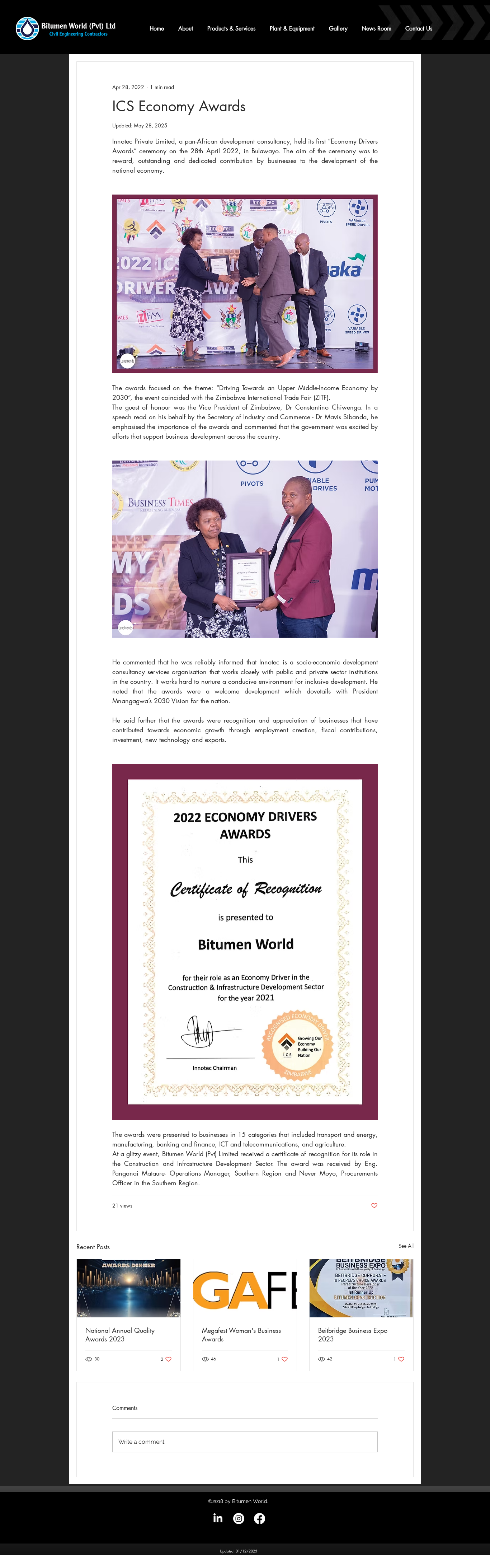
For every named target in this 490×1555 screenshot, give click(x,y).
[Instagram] (238, 1518)
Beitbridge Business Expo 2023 (352, 1334)
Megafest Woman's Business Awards (241, 1334)
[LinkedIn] (217, 1518)
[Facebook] (259, 1518)
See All (406, 1245)
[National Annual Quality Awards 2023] (128, 1288)
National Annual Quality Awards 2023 (120, 1334)
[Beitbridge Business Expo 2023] (361, 1288)
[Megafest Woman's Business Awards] (245, 1288)
